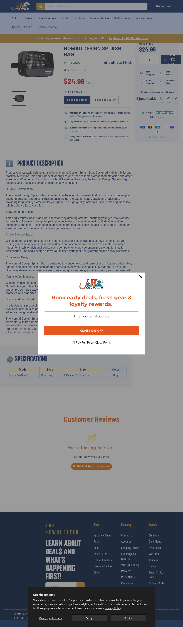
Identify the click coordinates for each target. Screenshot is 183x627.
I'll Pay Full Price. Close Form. (91, 342)
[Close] (141, 277)
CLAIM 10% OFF (91, 330)
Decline (128, 618)
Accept (89, 618)
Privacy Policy (113, 608)
